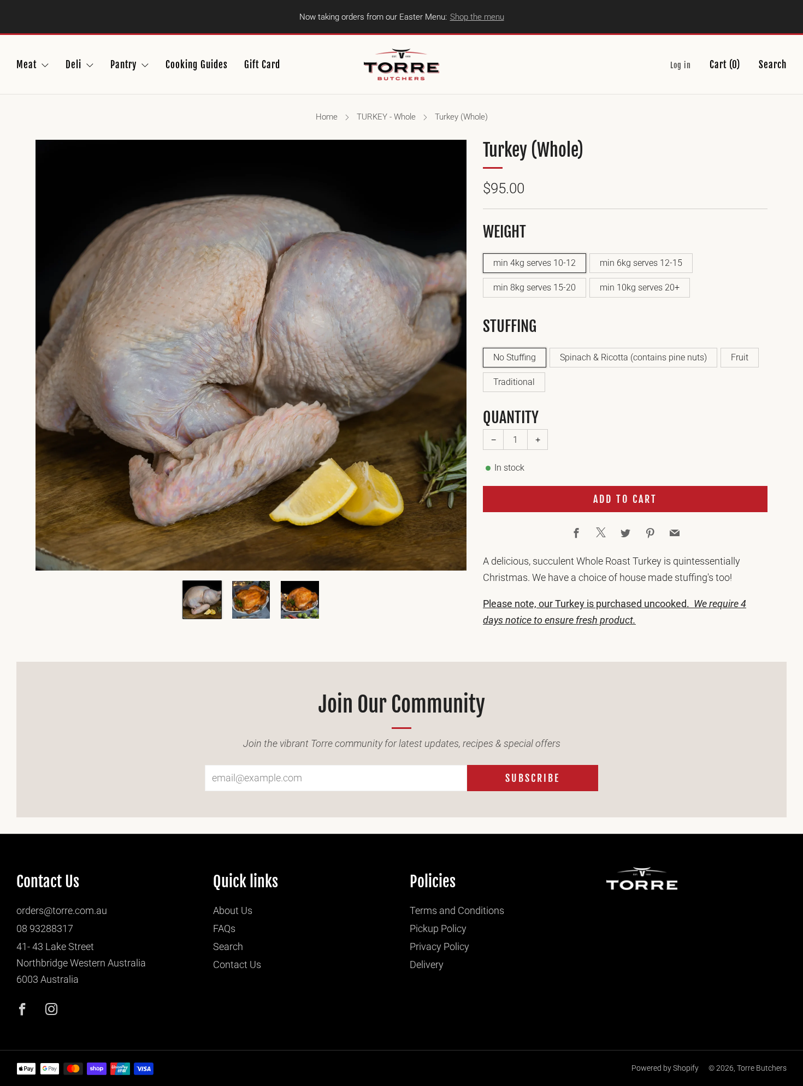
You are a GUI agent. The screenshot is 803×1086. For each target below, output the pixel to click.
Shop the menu (477, 17)
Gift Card (262, 64)
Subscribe (532, 778)
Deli (73, 64)
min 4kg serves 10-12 (534, 263)
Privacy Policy (439, 946)
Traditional (514, 382)
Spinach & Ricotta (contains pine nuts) (633, 357)
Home (327, 117)
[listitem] (401, 16)
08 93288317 (44, 928)
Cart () (725, 64)
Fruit (739, 357)
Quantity (511, 417)
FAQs (224, 928)
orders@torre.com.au (61, 910)
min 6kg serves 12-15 (641, 263)
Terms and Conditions (457, 910)
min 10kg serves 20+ (640, 287)
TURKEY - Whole (386, 117)
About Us (232, 910)
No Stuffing (514, 357)
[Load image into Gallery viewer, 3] (300, 600)
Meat (26, 64)
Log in (680, 65)
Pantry (123, 64)
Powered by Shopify (665, 1068)
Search (773, 64)
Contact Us (237, 964)
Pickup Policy (438, 928)
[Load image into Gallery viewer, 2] (251, 600)
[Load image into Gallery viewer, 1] (202, 600)
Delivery (427, 964)
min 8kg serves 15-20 (534, 287)
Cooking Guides (197, 64)
